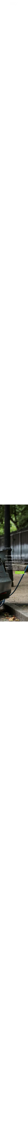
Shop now (20, 572)
